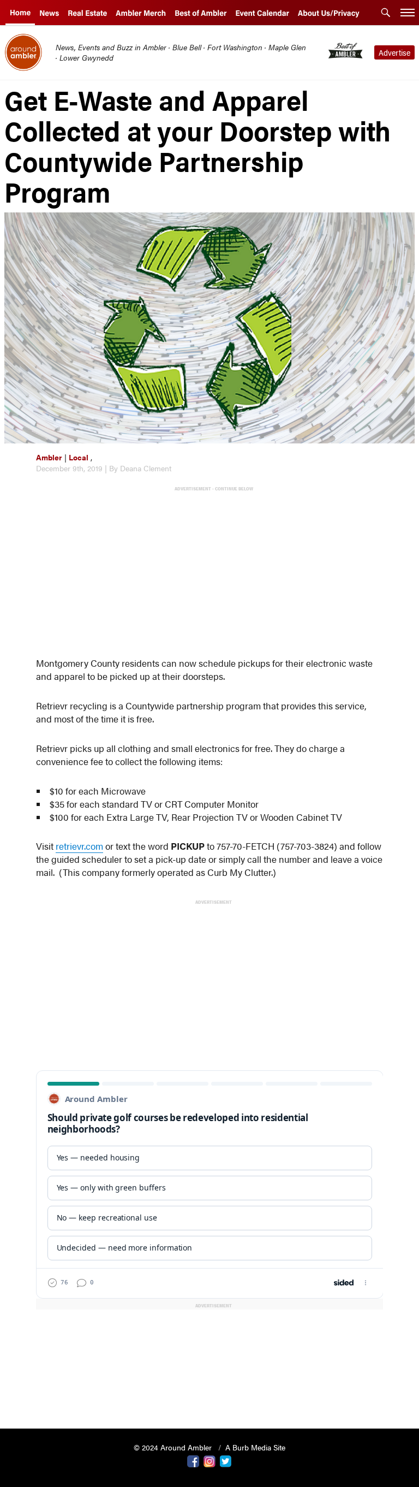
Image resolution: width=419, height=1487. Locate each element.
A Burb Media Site (255, 1447)
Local (78, 457)
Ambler (49, 457)
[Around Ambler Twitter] (226, 1460)
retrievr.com (79, 845)
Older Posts (209, 1392)
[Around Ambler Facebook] (193, 1460)
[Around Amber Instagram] (209, 1460)
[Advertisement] (212, 570)
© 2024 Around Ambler (174, 1447)
